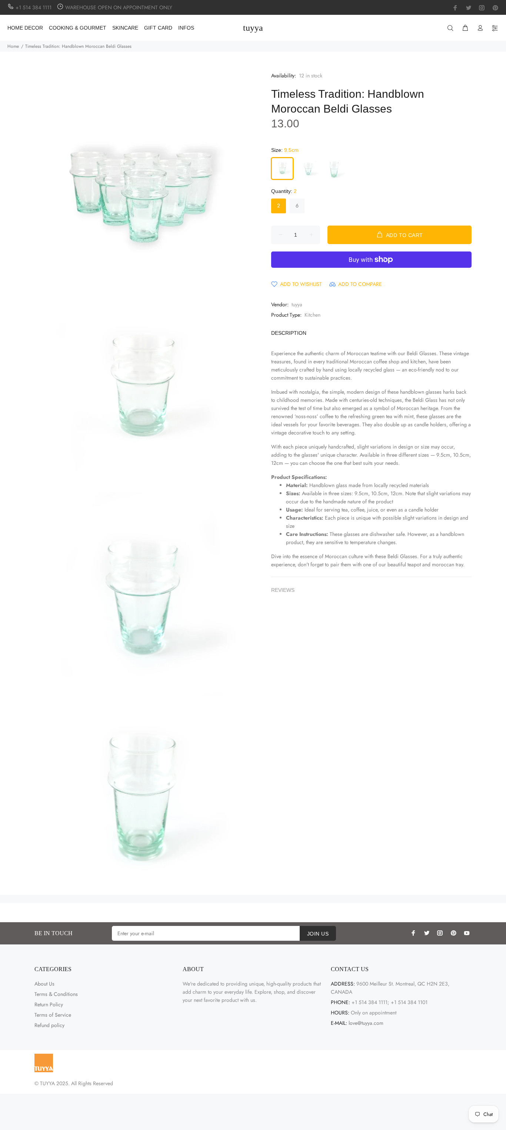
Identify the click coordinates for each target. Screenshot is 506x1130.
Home (13, 46)
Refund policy (49, 1025)
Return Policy (48, 1004)
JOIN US (318, 934)
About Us (44, 983)
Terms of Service (52, 1015)
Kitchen (312, 315)
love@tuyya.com (366, 1023)
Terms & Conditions (56, 994)
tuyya (297, 304)
